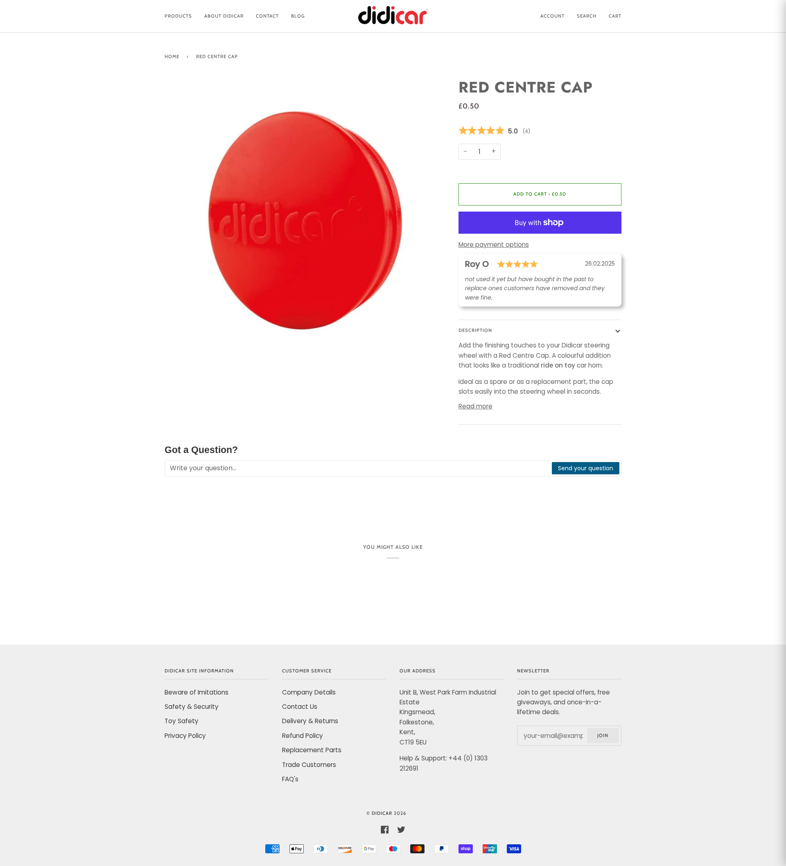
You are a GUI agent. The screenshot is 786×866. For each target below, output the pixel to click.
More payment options (493, 244)
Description (475, 330)
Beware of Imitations (196, 692)
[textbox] (358, 468)
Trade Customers (309, 764)
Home (172, 56)
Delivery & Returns (310, 721)
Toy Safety (182, 721)
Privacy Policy (185, 735)
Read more (475, 406)
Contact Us (299, 706)
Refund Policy (302, 735)
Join (602, 735)
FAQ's (290, 779)
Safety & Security (192, 706)
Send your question (585, 468)
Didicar (382, 813)
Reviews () (540, 131)
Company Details (309, 692)
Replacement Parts (311, 750)
